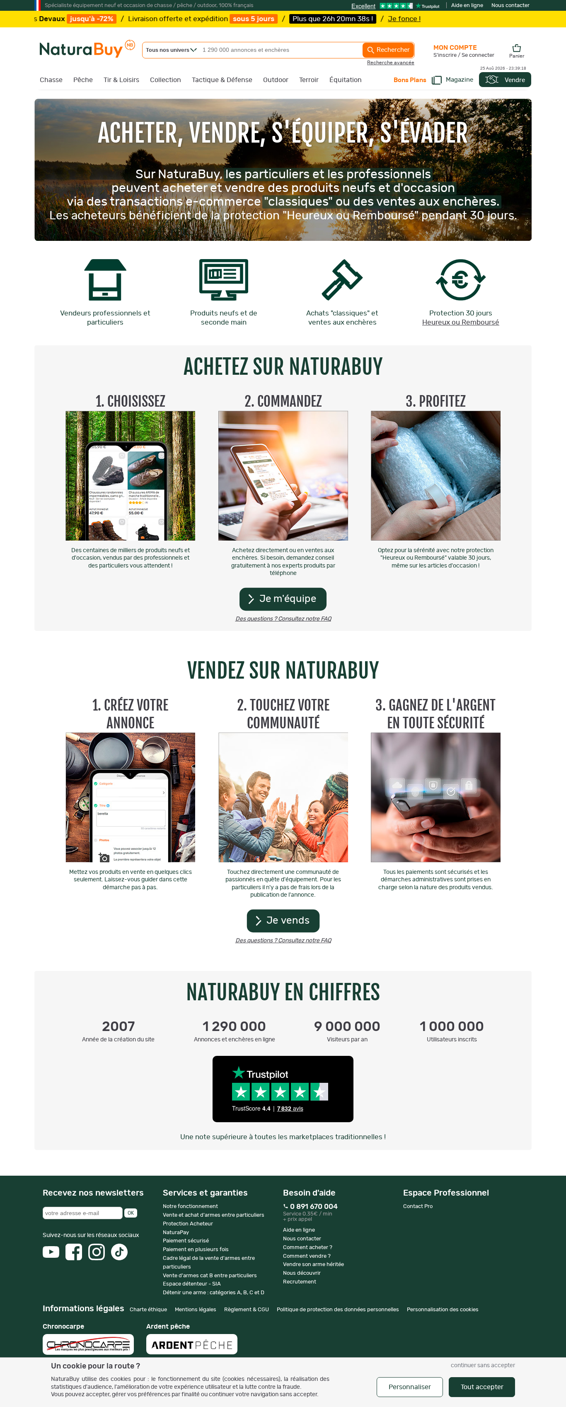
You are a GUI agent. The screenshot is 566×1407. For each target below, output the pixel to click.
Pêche (83, 80)
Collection (165, 80)
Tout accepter (482, 1387)
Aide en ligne (467, 5)
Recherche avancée (390, 62)
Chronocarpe (63, 1326)
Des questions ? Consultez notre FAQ (283, 619)
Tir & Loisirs (121, 80)
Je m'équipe (288, 599)
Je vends (288, 921)
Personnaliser (410, 1387)
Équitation (345, 80)
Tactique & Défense (222, 80)
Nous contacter (510, 5)
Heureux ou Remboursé (460, 322)
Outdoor (275, 80)
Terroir (309, 80)
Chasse (51, 80)
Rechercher (392, 50)
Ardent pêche (168, 1326)
